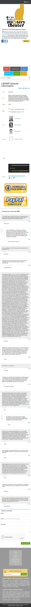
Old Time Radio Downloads (12, 598)
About (15, 552)
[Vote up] (2, 230)
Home (6, 69)
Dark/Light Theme (15, 561)
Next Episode (23, 88)
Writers (16, 73)
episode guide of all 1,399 (14, 32)
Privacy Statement (15, 559)
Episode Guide (15, 69)
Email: (10, 518)
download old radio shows (8, 34)
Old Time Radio (14, 581)
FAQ (16, 554)
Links (23, 73)
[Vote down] (2, 232)
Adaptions (8, 73)
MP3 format (18, 34)
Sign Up (24, 574)
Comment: (3, 524)
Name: (2, 513)
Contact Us (15, 556)
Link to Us (15, 558)
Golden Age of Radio (8, 583)
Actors (24, 69)
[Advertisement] (15, 54)
